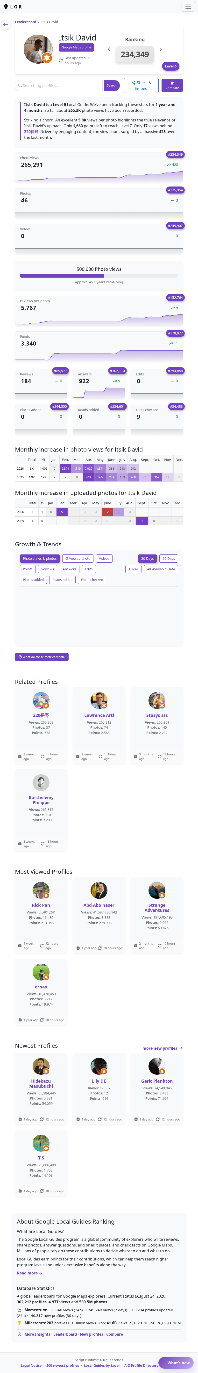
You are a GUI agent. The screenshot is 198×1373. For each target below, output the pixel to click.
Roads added (62, 579)
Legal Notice (31, 1365)
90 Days (169, 558)
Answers (69, 569)
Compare (114, 1334)
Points (28, 569)
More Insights (37, 1334)
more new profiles (160, 1048)
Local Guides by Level (102, 1365)
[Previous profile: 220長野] (109, 49)
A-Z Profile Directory (141, 1365)
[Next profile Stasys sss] (160, 49)
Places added (33, 579)
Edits (89, 569)
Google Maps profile (76, 47)
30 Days (147, 558)
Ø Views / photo (77, 558)
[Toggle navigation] (188, 7)
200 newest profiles (62, 1365)
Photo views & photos (40, 558)
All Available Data (161, 569)
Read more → (29, 1273)
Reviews (47, 569)
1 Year (133, 569)
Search (112, 85)
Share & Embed (143, 85)
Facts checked (92, 579)
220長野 (31, 131)
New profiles (91, 1334)
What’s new (178, 1363)
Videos (104, 558)
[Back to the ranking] (5, 24)
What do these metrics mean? (43, 657)
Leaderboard (25, 22)
